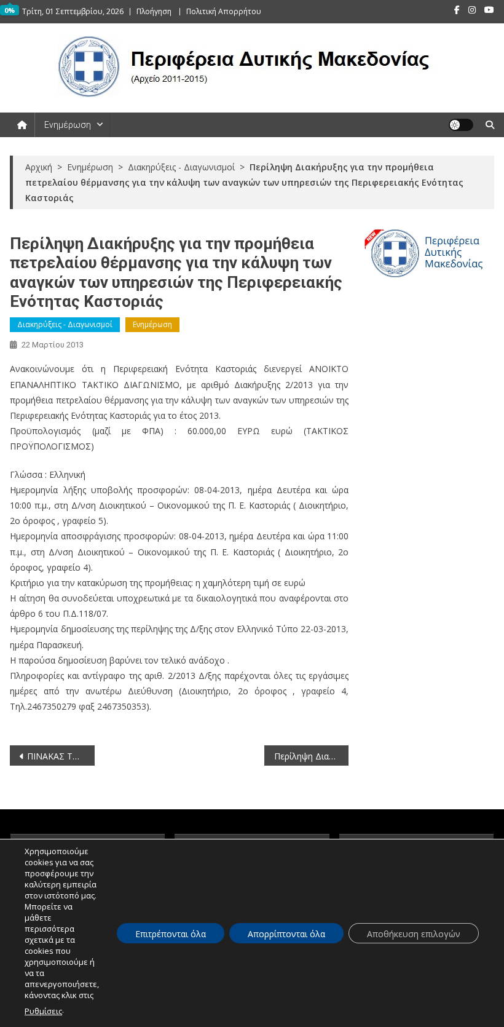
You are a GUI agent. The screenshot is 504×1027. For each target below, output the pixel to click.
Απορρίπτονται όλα (286, 934)
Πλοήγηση (153, 11)
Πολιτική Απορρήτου (223, 11)
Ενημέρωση (67, 125)
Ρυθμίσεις (43, 1011)
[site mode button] (461, 125)
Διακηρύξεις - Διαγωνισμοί (64, 324)
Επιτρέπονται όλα (170, 934)
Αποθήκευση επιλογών (413, 934)
